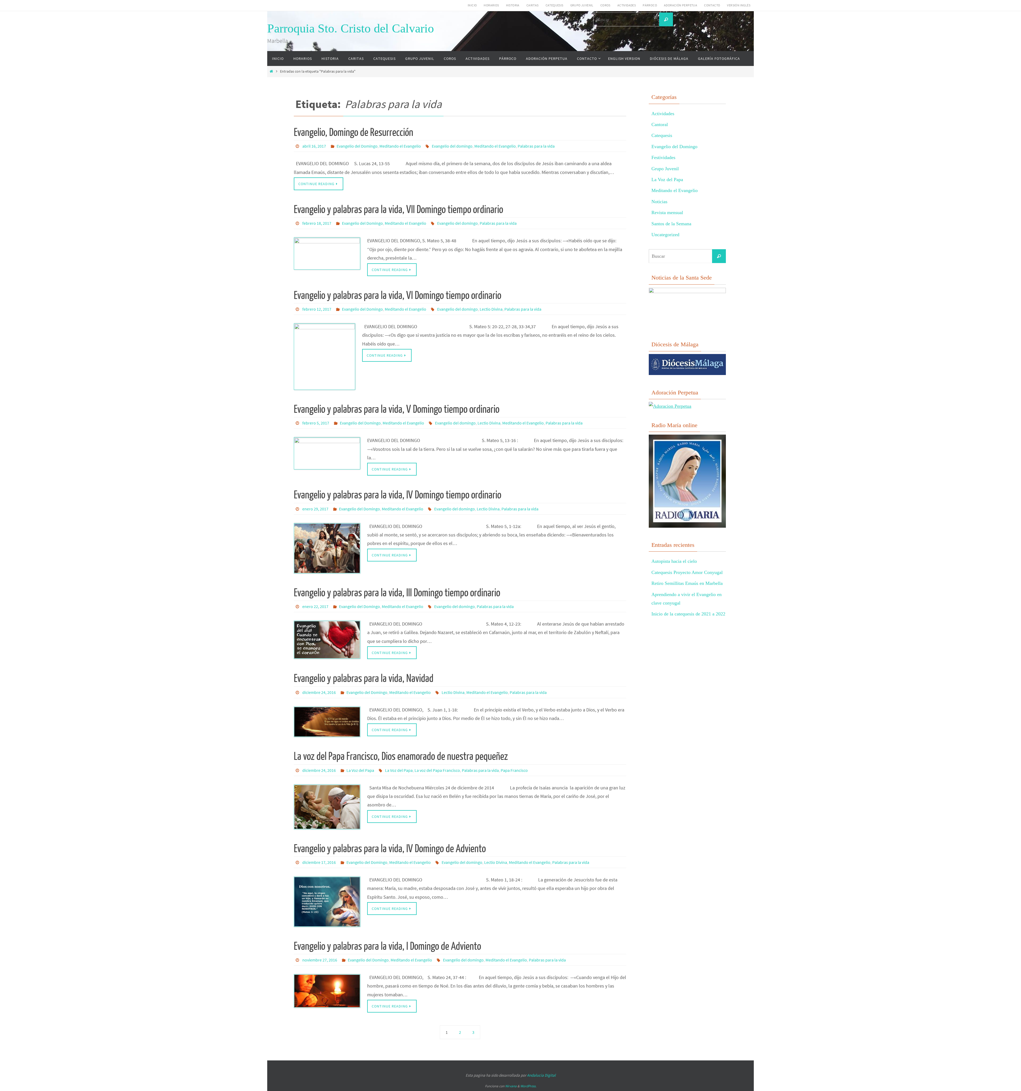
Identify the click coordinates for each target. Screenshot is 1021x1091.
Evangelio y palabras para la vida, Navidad (363, 678)
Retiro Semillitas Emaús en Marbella (687, 583)
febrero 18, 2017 (316, 223)
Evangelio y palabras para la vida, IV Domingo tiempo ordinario (397, 495)
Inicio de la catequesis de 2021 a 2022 (688, 614)
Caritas (532, 5)
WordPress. (528, 1086)
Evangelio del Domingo (357, 146)
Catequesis (554, 5)
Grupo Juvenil (581, 5)
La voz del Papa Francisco (437, 770)
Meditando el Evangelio (400, 146)
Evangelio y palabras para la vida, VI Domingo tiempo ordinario (397, 295)
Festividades (663, 157)
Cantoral (659, 124)
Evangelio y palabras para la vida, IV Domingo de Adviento (390, 849)
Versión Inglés (738, 5)
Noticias (659, 201)
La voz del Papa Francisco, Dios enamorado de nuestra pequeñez (401, 756)
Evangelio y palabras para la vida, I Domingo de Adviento (387, 946)
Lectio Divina (491, 309)
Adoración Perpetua (680, 5)
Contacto (712, 5)
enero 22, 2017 (315, 606)
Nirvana (511, 1086)
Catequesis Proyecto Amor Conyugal (687, 572)
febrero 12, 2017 (316, 309)
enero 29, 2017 (315, 508)
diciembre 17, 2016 (319, 862)
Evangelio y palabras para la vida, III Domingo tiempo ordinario (397, 593)
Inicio (472, 5)
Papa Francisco (514, 770)
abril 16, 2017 (314, 146)
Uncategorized (665, 234)
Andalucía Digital (541, 1075)
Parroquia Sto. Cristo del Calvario (350, 28)
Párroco (650, 5)
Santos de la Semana (671, 223)
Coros (605, 5)
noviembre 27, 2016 (319, 960)
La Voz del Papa (360, 770)
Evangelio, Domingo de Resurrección (353, 132)
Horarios (491, 5)
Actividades (626, 5)
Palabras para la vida (536, 146)
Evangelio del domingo (452, 146)
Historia (513, 5)
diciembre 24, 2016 (319, 692)
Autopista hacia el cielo (674, 561)
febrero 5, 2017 (315, 423)
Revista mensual (667, 212)
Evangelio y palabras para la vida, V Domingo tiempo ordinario (396, 409)
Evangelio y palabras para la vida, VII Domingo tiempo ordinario (398, 209)
